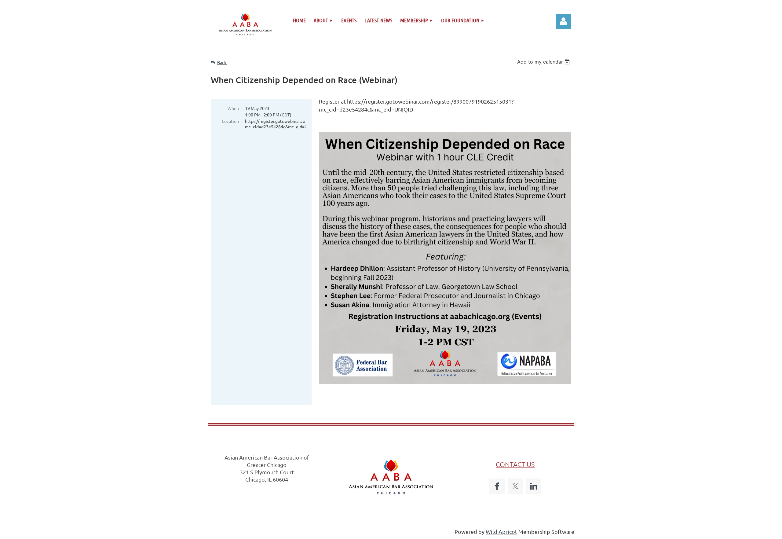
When (233, 108)
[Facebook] (497, 486)
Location (230, 121)
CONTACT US (515, 464)
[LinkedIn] (533, 486)
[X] (515, 486)
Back (222, 62)
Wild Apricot (501, 531)
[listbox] (544, 61)
